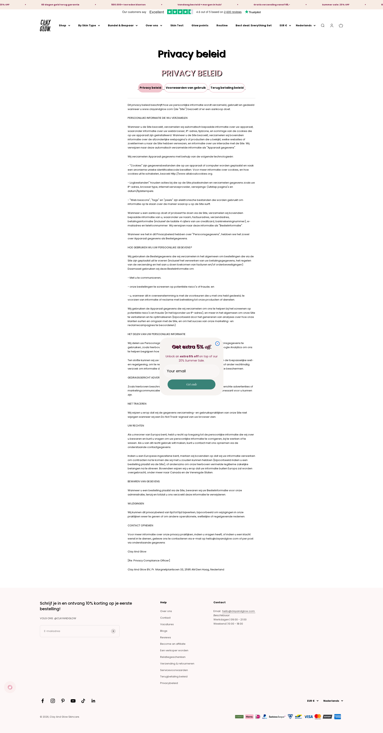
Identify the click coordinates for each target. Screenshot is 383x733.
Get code (191, 384)
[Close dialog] (217, 344)
